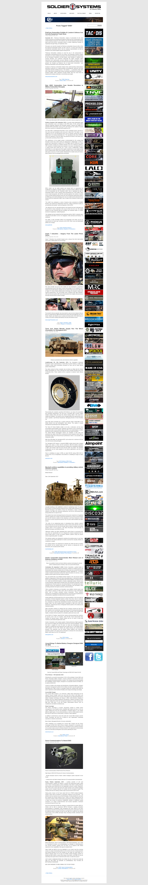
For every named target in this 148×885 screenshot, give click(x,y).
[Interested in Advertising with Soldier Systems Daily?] (94, 634)
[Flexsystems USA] (94, 488)
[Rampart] (94, 386)
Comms (59, 868)
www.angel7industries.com (51, 320)
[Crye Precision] (94, 300)
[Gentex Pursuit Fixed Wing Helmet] (94, 262)
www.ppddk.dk (48, 225)
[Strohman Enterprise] (94, 445)
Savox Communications (67, 867)
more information (89, 649)
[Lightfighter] (94, 337)
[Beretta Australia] (94, 246)
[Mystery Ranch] (94, 62)
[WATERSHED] (94, 240)
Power (65, 736)
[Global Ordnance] (94, 612)
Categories (63, 13)
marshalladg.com (49, 549)
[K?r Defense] (94, 164)
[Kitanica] (94, 213)
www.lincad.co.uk (49, 731)
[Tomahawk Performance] (94, 461)
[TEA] (94, 391)
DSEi (64, 80)
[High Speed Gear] (94, 472)
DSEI (63, 79)
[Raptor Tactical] (94, 429)
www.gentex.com (49, 634)
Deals (49, 13)
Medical (62, 553)
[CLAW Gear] (94, 364)
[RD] (94, 494)
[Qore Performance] (94, 186)
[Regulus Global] (94, 197)
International (60, 229)
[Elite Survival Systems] (94, 591)
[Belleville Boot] (94, 54)
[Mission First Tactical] (94, 316)
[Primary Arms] (94, 553)
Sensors (63, 638)
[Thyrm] (94, 607)
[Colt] (74, 21)
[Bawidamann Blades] (94, 310)
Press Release (68, 553)
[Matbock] (94, 78)
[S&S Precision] (94, 273)
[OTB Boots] (94, 531)
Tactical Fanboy (81, 13)
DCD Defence (62, 461)
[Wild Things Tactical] (94, 596)
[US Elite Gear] (94, 100)
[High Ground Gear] (94, 575)
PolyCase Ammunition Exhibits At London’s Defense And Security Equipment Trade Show (64, 33)
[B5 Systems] (94, 267)
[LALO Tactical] (94, 170)
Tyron (70, 461)
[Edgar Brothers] (94, 418)
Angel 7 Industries (64, 322)
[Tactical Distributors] (94, 37)
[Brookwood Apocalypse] (94, 321)
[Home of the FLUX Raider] (94, 230)
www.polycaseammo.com (51, 76)
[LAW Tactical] (94, 148)
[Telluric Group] (94, 585)
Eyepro (63, 324)
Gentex (67, 637)
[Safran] (94, 623)
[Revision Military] (94, 132)
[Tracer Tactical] (94, 558)
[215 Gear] (94, 235)
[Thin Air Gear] (94, 191)
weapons (66, 229)
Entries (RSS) (69, 879)
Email (90, 13)
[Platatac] (94, 154)
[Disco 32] (94, 515)
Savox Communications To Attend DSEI (58, 740)
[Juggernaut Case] (94, 343)
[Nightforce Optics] (94, 580)
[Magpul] (94, 618)
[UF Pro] (94, 440)
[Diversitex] (94, 537)
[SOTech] (94, 143)
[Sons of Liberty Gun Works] (94, 348)
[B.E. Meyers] (94, 510)
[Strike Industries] (94, 181)
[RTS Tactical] (94, 564)
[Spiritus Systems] (94, 251)
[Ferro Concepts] (94, 407)
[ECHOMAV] (94, 478)
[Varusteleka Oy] (94, 521)
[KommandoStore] (94, 127)
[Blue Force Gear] (94, 46)
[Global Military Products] (94, 542)
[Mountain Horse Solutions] (94, 359)
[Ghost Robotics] (94, 278)
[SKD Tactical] (94, 89)
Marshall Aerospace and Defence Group (67, 551)
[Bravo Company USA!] (94, 375)
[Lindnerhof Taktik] (94, 116)
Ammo (61, 80)
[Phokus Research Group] (94, 224)
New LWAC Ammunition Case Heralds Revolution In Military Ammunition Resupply (64, 86)
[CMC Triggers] (94, 121)
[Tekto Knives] (94, 526)
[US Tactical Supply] (94, 499)
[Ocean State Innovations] (94, 628)
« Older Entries (48, 28)
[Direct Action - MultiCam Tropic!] (94, 219)
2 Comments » (71, 462)
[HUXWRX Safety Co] (94, 451)
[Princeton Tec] (94, 202)
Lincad (67, 734)
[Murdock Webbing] (94, 67)
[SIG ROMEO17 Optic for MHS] (94, 84)
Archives (71, 13)
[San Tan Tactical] (94, 294)
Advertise (97, 13)
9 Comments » (72, 229)
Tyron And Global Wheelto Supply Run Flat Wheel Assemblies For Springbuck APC (64, 329)
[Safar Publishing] (94, 423)
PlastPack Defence (67, 227)
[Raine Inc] (94, 380)
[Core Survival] (94, 159)
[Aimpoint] (94, 467)
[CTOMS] (94, 569)
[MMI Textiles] (94, 283)
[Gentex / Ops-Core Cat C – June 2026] (94, 305)
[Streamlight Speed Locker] (94, 111)
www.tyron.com (48, 458)
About (55, 13)
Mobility (66, 462)
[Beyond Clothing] (94, 396)
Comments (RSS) (77, 879)
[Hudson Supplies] (94, 332)
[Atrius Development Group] (94, 402)
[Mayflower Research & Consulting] (94, 289)
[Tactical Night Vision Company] (94, 94)
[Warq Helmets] (94, 413)
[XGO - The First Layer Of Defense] (94, 105)
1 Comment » (68, 324)
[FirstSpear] (94, 175)
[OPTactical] (94, 353)
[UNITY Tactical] (94, 73)
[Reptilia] (94, 548)
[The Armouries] (94, 208)
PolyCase (67, 79)
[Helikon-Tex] (94, 483)
